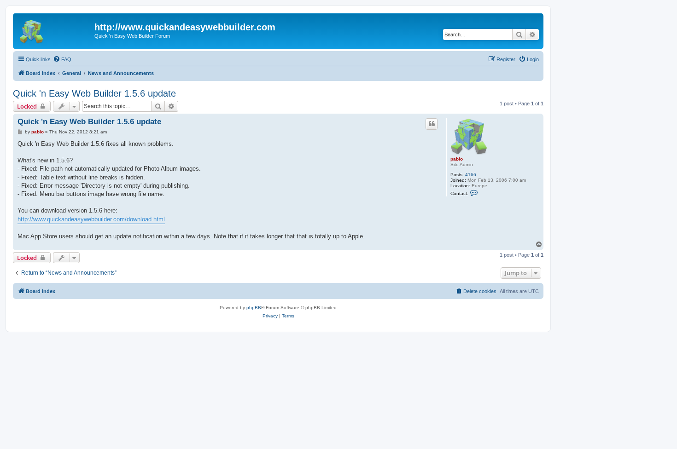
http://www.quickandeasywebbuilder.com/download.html (91, 219)
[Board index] (54, 30)
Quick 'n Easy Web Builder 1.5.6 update (94, 93)
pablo (456, 158)
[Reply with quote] (432, 123)
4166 (470, 174)
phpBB (253, 307)
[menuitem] (62, 59)
